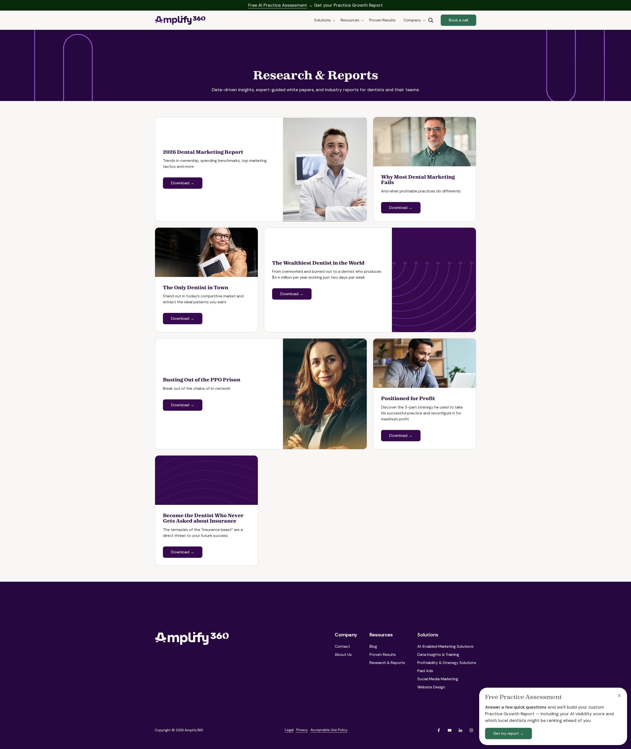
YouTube (450, 730)
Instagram (471, 730)
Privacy (302, 730)
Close (619, 695)
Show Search (431, 20)
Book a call (458, 20)
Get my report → (508, 733)
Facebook (439, 730)
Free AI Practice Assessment (277, 5)
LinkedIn (460, 730)
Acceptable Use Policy (329, 730)
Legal (289, 730)
